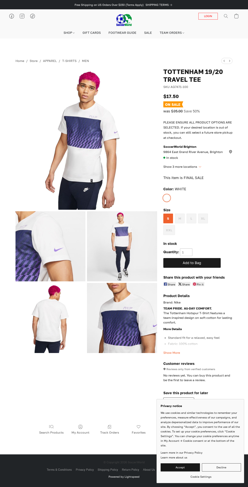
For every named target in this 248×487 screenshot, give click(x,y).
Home (20, 61)
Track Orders (109, 432)
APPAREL (50, 61)
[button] (124, 20)
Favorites (139, 432)
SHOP (68, 33)
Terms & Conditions (59, 469)
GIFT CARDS (92, 33)
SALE (148, 33)
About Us (149, 469)
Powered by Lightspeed (124, 476)
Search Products (51, 432)
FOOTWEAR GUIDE (122, 33)
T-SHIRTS (69, 61)
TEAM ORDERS (171, 33)
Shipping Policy (108, 469)
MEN (85, 61)
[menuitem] (224, 61)
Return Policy (130, 469)
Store (34, 61)
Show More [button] (171, 353)
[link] (160, 5)
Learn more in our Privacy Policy (181, 452)
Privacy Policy (85, 469)
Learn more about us (174, 457)
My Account (80, 432)
